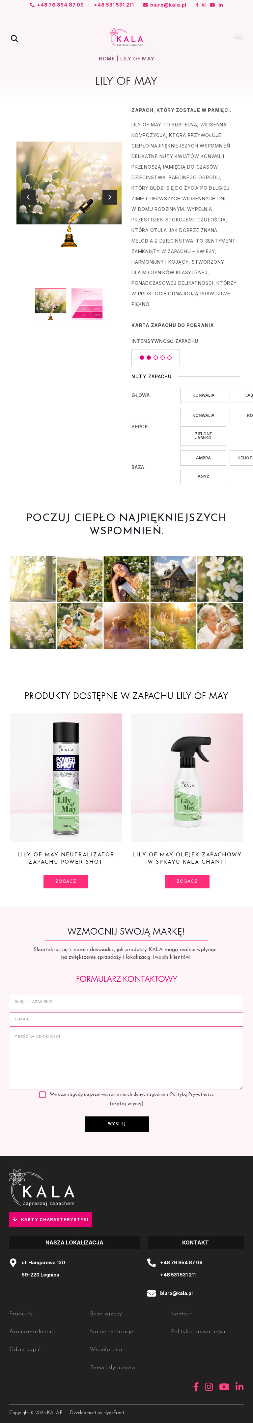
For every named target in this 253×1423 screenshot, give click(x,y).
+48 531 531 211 (178, 1274)
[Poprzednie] (28, 197)
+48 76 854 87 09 (181, 1262)
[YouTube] (212, 5)
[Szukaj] (14, 39)
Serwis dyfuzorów (112, 1368)
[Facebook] (197, 5)
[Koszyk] (219, 37)
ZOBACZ (65, 881)
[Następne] (109, 197)
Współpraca (106, 1350)
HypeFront (113, 1412)
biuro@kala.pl (176, 1293)
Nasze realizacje (111, 1332)
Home (107, 58)
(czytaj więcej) (127, 1104)
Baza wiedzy (106, 1314)
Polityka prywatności (198, 1332)
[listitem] (51, 304)
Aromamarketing (32, 1332)
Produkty (21, 1314)
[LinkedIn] (221, 5)
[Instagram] (204, 5)
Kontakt (181, 1314)
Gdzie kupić (25, 1350)
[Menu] (239, 37)
